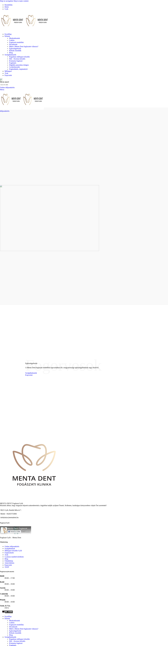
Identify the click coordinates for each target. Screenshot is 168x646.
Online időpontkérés (7, 87)
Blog (11, 53)
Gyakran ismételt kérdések (14, 557)
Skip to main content (21, 1)
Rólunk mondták (15, 51)
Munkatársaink (14, 38)
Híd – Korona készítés (17, 59)
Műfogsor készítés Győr (13, 551)
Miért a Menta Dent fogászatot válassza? (23, 46)
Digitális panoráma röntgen (19, 65)
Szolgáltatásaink (31, 373)
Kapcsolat (28, 375)
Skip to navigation (7, 1)
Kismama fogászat (15, 61)
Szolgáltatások (10, 549)
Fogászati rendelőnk (16, 42)
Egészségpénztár (15, 48)
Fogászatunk (9, 553)
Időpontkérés (4, 111)
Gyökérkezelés (14, 67)
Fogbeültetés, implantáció (18, 69)
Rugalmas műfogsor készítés (19, 57)
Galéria (11, 40)
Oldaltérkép (9, 561)
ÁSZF (7, 567)
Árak (6, 555)
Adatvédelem (9, 563)
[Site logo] (12, 30)
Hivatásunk (13, 44)
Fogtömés (12, 63)
